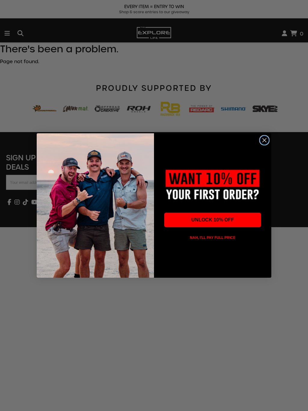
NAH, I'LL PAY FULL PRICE (213, 238)
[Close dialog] (264, 140)
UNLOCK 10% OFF (212, 219)
